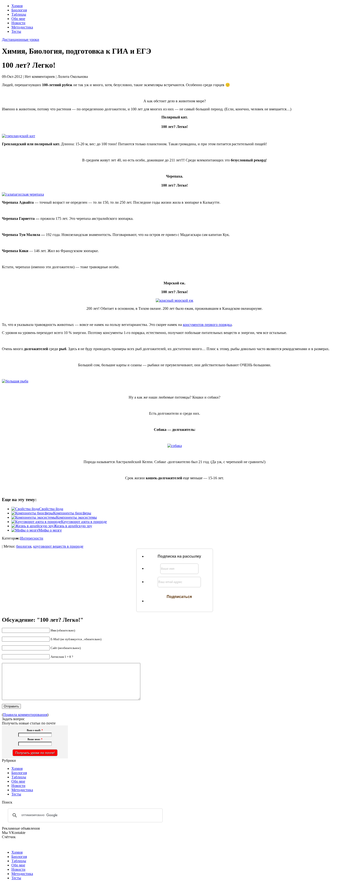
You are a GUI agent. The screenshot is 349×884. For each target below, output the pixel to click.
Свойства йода (51, 509)
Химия (17, 6)
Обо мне (18, 19)
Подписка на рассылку (179, 556)
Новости (18, 23)
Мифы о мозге (50, 530)
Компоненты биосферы (72, 513)
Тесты (16, 31)
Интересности (31, 538)
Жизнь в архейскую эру (73, 526)
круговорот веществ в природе (58, 546)
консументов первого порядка (207, 325)
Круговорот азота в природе (84, 522)
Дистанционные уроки (20, 40)
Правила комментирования (25, 715)
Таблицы (18, 14)
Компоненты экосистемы (76, 517)
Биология (19, 10)
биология (23, 546)
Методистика (22, 27)
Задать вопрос (13, 719)
